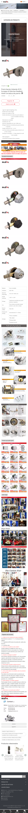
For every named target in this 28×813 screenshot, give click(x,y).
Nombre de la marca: (6, 111)
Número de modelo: (6, 113)
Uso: (3, 130)
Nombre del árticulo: (6, 115)
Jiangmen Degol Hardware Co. (8, 731)
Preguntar (9, 101)
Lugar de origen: (5, 110)
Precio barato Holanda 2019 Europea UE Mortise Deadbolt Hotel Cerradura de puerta (12, 734)
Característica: (5, 138)
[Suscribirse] (24, 776)
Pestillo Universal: (6, 128)
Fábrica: (4, 136)
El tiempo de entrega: (6, 133)
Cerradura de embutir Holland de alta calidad (11, 737)
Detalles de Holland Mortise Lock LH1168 (11, 739)
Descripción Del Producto (7, 141)
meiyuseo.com (18, 807)
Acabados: (4, 121)
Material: (4, 120)
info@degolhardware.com (7, 796)
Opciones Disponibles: (7, 123)
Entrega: (4, 125)
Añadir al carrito (10, 104)
